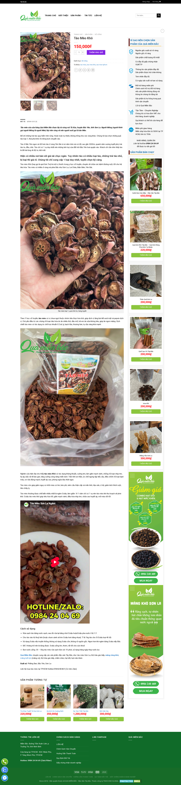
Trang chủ (78, 34)
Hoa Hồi (146, 403)
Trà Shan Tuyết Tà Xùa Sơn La (30, 711)
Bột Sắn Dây (104, 711)
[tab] (22, 121)
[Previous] (24, 65)
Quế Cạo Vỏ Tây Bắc (146, 351)
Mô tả (22, 121)
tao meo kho (91, 65)
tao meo (83, 65)
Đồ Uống (98, 34)
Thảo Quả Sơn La (146, 299)
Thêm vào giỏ (146, 201)
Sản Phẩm (76, 15)
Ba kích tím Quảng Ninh (55, 711)
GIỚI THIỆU (63, 15)
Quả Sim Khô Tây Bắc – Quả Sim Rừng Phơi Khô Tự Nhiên (146, 246)
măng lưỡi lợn (25, 658)
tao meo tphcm (102, 65)
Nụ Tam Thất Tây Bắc (80, 711)
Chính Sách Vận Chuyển (66, 749)
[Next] (66, 65)
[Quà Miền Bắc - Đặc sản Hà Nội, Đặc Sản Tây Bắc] (30, 15)
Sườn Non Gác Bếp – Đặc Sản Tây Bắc (146, 193)
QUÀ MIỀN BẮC (71, 781)
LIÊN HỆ (98, 15)
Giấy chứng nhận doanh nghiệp (68, 763)
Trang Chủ (50, 15)
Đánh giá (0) (32, 121)
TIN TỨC (88, 15)
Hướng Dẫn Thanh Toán (66, 753)
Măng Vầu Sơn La (146, 456)
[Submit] (159, 15)
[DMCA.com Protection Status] (130, 781)
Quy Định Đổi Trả (63, 758)
